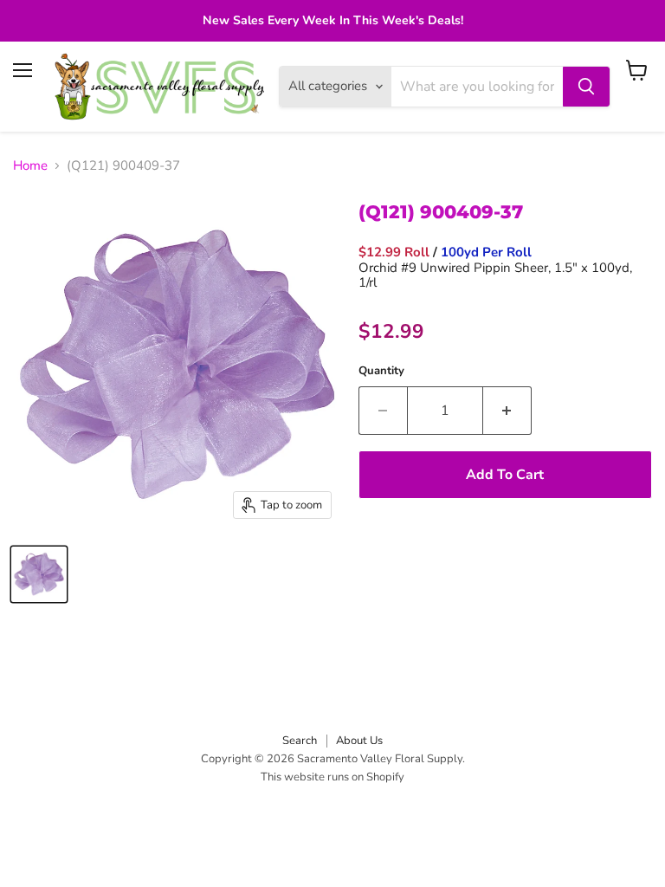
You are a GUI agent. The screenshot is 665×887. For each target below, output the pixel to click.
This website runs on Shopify (332, 777)
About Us (359, 740)
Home (30, 166)
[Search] (586, 87)
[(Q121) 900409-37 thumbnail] (39, 574)
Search (299, 740)
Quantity (381, 371)
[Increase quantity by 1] (507, 410)
